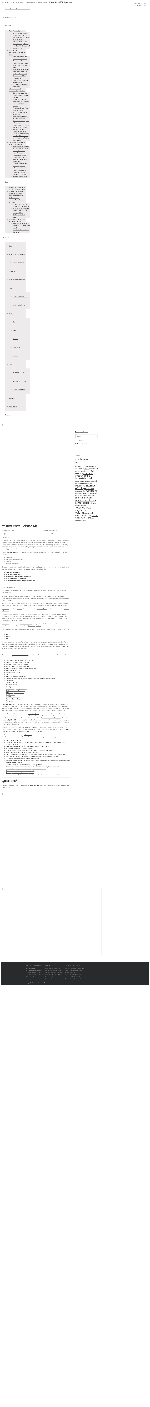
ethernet (21, 720)
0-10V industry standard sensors (15, 693)
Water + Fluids (10, 662)
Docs (6, 182)
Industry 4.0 (80, 485)
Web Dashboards (27, 710)
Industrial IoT (28, 735)
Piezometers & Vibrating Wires (53, 970)
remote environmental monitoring (51, 718)
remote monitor (83, 497)
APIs (78, 468)
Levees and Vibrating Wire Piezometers (17, 664)
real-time (82, 493)
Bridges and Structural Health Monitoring (17, 666)
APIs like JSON (9, 708)
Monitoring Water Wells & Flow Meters (74, 979)
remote (94, 493)
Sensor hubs (5, 609)
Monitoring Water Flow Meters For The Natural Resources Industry (20, 59)
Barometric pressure (11, 685)
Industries (8, 26)
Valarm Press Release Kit (20, 296)
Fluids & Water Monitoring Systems (34, 974)
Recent (81, 440)
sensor (33, 596)
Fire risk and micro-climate (13, 699)
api (76, 468)
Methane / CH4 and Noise (13, 670)
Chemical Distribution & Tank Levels (54, 972)
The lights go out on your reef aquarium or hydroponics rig (22, 758)
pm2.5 (77, 493)
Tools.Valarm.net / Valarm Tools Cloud (17, 9)
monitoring (91, 490)
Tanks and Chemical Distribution (16, 578)
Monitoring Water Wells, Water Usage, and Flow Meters (20, 65)
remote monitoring (85, 500)
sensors (19, 609)
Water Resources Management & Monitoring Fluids (17, 52)
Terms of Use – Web (19, 381)
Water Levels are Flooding (13, 740)
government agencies (26, 624)
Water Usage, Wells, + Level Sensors (54, 976)
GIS (11, 600)
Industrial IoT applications (86, 482)
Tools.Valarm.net (7, 598)
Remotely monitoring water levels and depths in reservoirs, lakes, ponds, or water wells (31, 750)
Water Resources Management (52, 968)
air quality (79, 465)
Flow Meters (26, 662)
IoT (33, 727)
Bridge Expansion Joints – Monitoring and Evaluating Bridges (21, 95)
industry (26, 722)
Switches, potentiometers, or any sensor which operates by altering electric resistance (30, 679)
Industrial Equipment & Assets (72, 972)
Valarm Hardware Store (140, 3)
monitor (12, 646)
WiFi (31, 720)
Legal (10, 364)
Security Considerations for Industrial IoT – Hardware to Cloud (21, 226)
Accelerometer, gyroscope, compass (16, 689)
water (25, 605)
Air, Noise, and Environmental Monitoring (18, 576)
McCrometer (20, 731)
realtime (88, 493)
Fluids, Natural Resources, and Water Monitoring (20, 580)
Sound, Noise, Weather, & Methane (53, 974)
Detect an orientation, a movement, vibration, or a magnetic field (24, 765)
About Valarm (13, 406)
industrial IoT (83, 478)
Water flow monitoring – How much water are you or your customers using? (27, 746)
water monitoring (83, 517)
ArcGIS (82, 468)
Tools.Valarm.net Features (17, 280)
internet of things (85, 487)
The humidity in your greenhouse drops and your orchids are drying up (26, 769)
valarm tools (88, 513)
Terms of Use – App (19, 373)
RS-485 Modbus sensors (13, 697)
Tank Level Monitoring (20, 176)
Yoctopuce (13, 731)
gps (88, 471)
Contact (7, 415)
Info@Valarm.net (34, 785)
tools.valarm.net (82, 510)
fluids (33, 605)
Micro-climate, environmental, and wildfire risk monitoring (22, 752)
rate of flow (54, 605)
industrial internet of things (84, 474)
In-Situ (33, 731)
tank (83, 505)
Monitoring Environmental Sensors (54, 979)
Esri (14, 322)
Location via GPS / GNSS (13, 672)
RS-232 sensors (10, 695)
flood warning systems (34, 626)
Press (10, 288)
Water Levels (18, 662)
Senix (14, 330)
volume (60, 605)
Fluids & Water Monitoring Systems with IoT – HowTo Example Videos (21, 211)
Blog (10, 246)
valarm (79, 512)
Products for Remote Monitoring (33, 965)
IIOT (92, 470)
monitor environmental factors (41, 642)
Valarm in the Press (19, 305)
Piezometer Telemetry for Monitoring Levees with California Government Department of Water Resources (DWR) (21, 74)
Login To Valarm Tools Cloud (141, 5)
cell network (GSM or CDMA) (10, 720)
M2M (92, 488)
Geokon (15, 339)
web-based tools (42, 609)
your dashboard (43, 598)
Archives (77, 459)
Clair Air (8, 731)
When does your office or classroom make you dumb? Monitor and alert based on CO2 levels (32, 756)
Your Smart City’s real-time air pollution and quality (20, 771)
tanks (85, 505)
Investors (12, 398)
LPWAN (26, 720)
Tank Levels (9, 701)
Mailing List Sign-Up (81, 432)
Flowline (15, 356)
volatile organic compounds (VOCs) (41, 767)
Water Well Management (13, 572)
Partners (11, 313)
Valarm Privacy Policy (19, 389)
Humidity (8, 687)
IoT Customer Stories (11, 17)
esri (83, 471)
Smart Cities (5, 624)
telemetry (81, 507)
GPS (29, 598)
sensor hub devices (33, 714)
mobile (77, 491)
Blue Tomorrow (18, 347)
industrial (79, 473)
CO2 (7, 674)
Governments (25, 646)
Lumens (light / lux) (11, 683)
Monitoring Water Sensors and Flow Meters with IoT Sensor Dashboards (21, 149)
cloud (86, 468)
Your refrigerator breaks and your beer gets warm (20, 773)
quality (65, 605)
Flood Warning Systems (16, 31)
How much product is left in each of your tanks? (19, 748)
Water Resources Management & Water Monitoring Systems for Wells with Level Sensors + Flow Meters (21, 157)
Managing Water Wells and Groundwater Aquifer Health (21, 668)
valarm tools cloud (83, 515)
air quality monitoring (90, 466)
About (7, 237)
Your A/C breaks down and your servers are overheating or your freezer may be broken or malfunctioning (35, 754)
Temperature (9, 681)
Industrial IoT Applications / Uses (73, 965)
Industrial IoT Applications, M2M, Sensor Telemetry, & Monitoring (17, 262)
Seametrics (27, 731)
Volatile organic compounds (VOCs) (16, 676)
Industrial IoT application (82, 481)
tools (89, 508)
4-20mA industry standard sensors (15, 691)
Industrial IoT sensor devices (20, 655)
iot (88, 488)
